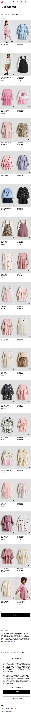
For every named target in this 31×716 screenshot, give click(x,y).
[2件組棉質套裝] (23, 64)
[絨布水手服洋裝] (7, 556)
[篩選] (29, 18)
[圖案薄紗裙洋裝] (23, 97)
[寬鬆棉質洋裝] (23, 490)
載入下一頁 (15, 615)
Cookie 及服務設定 (17, 698)
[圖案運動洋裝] (23, 31)
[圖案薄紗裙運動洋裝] (7, 64)
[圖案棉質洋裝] (23, 162)
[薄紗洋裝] (7, 359)
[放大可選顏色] (2, 48)
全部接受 (17, 692)
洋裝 (20, 652)
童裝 (8, 652)
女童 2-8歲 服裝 (14, 652)
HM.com (3, 652)
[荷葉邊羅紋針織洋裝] (7, 130)
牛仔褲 (13, 641)
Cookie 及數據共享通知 (17, 687)
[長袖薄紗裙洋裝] (7, 97)
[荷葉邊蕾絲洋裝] (7, 588)
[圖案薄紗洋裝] (23, 326)
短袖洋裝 (6, 638)
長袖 (23, 652)
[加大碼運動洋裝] (23, 130)
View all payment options (6, 711)
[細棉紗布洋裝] (7, 31)
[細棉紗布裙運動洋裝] (7, 195)
